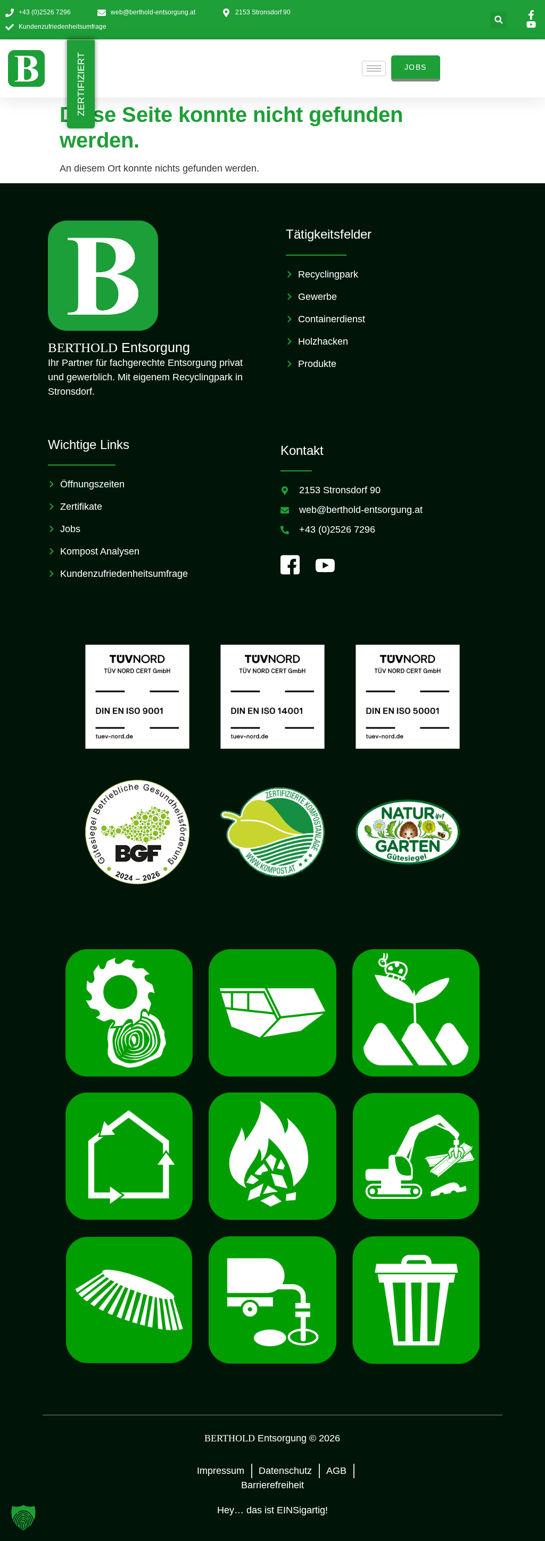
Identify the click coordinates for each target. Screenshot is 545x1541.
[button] (498, 20)
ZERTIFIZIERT (81, 84)
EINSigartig (301, 1510)
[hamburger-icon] (374, 68)
